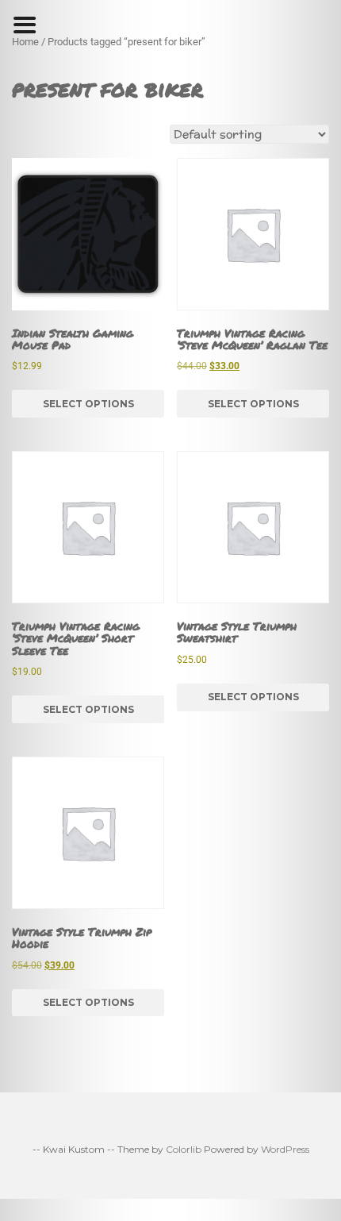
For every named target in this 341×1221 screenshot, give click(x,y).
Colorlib (183, 1149)
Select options (88, 404)
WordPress (285, 1149)
